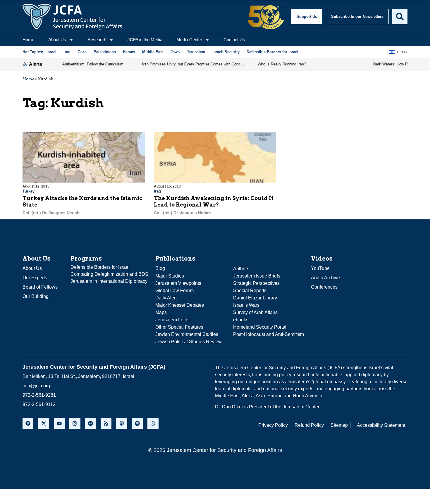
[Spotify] (137, 423)
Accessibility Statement (381, 425)
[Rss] (106, 423)
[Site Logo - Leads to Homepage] (72, 17)
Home (28, 39)
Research (96, 39)
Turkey (29, 191)
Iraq (157, 191)
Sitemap (339, 425)
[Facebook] (28, 423)
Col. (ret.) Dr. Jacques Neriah (51, 212)
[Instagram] (74, 423)
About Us (57, 39)
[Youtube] (59, 423)
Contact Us (234, 39)
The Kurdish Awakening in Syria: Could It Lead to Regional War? (214, 201)
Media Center (189, 39)
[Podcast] (121, 423)
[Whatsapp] (152, 423)
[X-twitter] (43, 423)
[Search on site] (399, 16)
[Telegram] (90, 423)
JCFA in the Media (145, 39)
